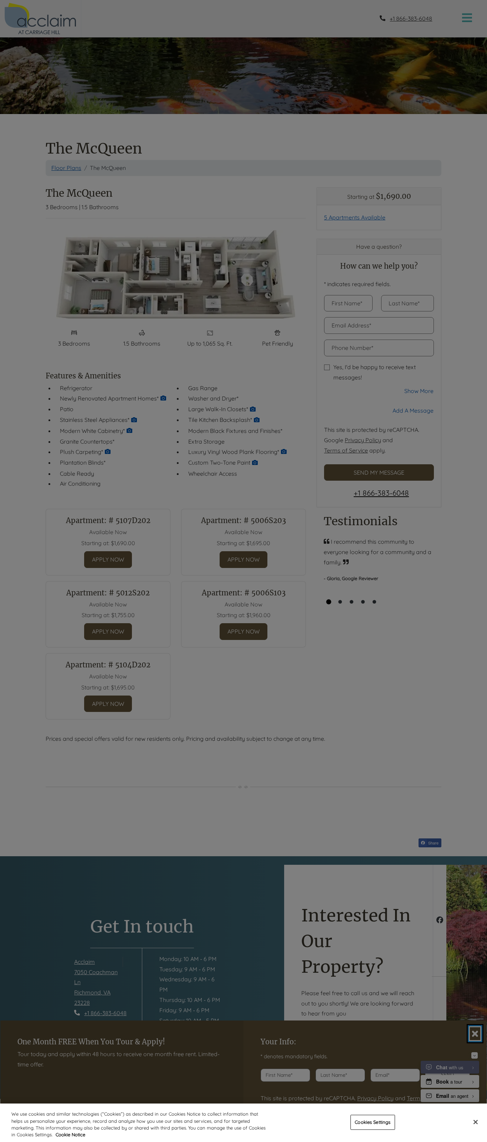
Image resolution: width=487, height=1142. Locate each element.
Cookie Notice (70, 1134)
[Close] (475, 1122)
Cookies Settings (372, 1122)
